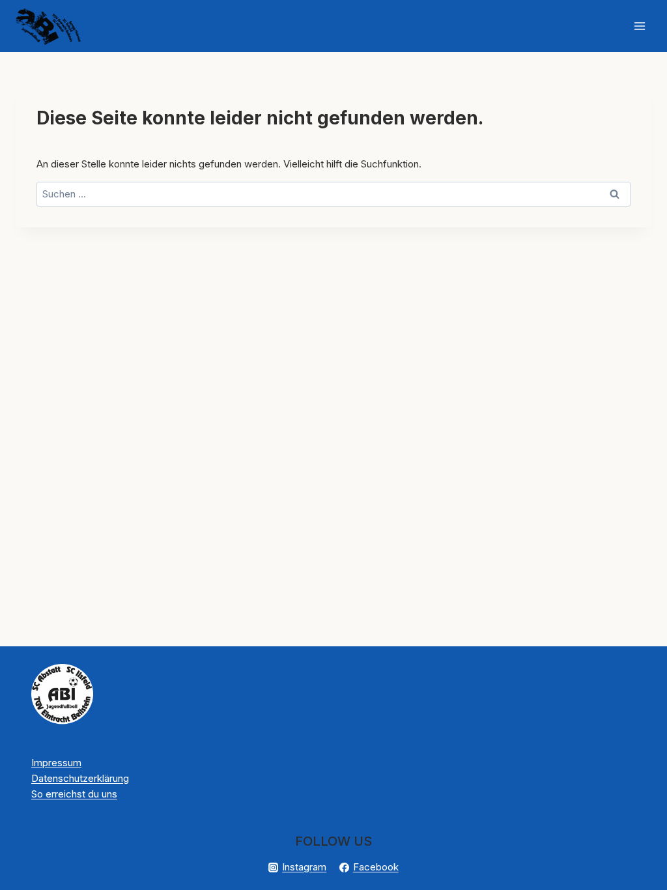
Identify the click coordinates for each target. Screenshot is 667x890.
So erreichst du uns (74, 794)
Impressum (56, 762)
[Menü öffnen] (639, 26)
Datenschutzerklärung (80, 778)
